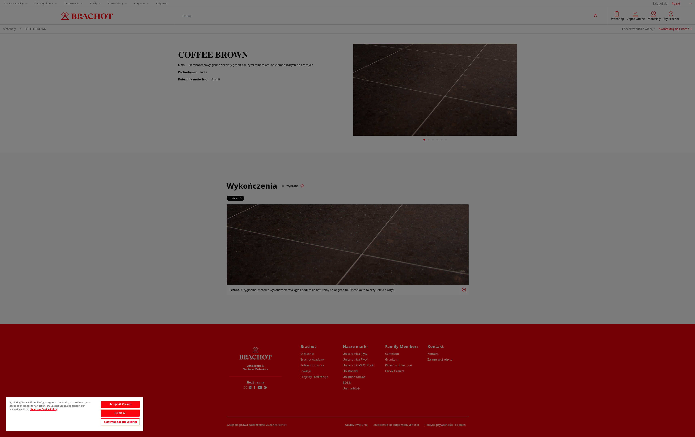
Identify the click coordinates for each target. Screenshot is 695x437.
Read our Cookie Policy (43, 409)
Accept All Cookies (120, 404)
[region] (74, 414)
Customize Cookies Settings (120, 421)
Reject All (120, 413)
